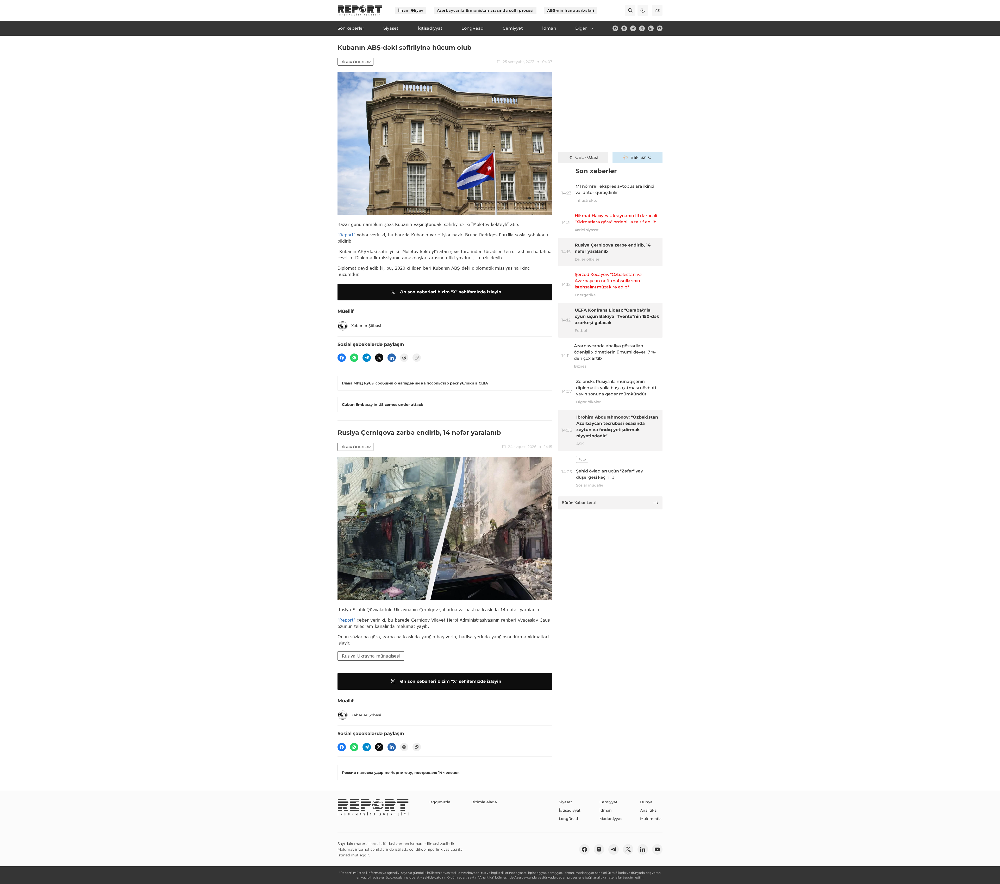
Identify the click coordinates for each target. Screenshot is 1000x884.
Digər (581, 28)
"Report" (346, 234)
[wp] (354, 357)
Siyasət (565, 802)
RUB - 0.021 (587, 157)
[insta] (624, 28)
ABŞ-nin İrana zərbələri (570, 10)
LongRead (568, 818)
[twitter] (642, 28)
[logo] (360, 10)
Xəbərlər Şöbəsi (366, 325)
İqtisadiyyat (569, 810)
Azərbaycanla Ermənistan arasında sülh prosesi (485, 10)
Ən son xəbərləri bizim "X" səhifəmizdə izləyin (450, 291)
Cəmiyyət (608, 802)
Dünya (646, 802)
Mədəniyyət (610, 818)
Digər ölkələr (355, 62)
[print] (404, 357)
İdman (605, 810)
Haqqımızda (439, 802)
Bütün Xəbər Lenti (579, 502)
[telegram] (633, 28)
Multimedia (650, 818)
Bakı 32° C (640, 157)
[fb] (615, 28)
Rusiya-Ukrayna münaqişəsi (371, 655)
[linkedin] (651, 28)
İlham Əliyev (410, 10)
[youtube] (659, 28)
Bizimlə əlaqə (484, 802)
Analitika (648, 810)
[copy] (417, 357)
